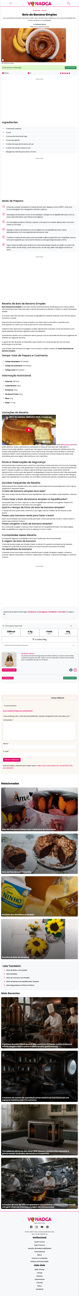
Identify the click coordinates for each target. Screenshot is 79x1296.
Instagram (43, 612)
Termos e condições (39, 1258)
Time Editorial (39, 1252)
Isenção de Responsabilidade (39, 1248)
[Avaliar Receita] (65, 73)
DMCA (39, 1255)
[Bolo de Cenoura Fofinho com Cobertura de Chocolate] (39, 809)
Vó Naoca (36, 10)
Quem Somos (39, 1242)
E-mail (6, 751)
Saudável (39, 1289)
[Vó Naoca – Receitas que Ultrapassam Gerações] (39, 3)
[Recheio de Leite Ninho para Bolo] (39, 896)
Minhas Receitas (10, 670)
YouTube (61, 612)
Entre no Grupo (71, 678)
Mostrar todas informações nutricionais (16, 645)
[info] (71, 627)
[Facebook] (70, 670)
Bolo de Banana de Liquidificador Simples (23, 981)
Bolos (44, 10)
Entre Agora (71, 67)
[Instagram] (75, 670)
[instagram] (36, 1227)
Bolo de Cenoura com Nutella (18, 978)
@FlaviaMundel (67, 445)
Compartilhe (8, 678)
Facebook (52, 612)
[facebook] (31, 1227)
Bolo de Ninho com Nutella (17, 970)
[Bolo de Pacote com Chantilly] (39, 854)
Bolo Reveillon (12, 974)
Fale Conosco (39, 1245)
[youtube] (42, 1227)
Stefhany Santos (40, 24)
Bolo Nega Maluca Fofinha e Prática (20, 985)
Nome (6, 744)
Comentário (8, 720)
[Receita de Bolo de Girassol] (39, 939)
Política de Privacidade (39, 1261)
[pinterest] (47, 1227)
